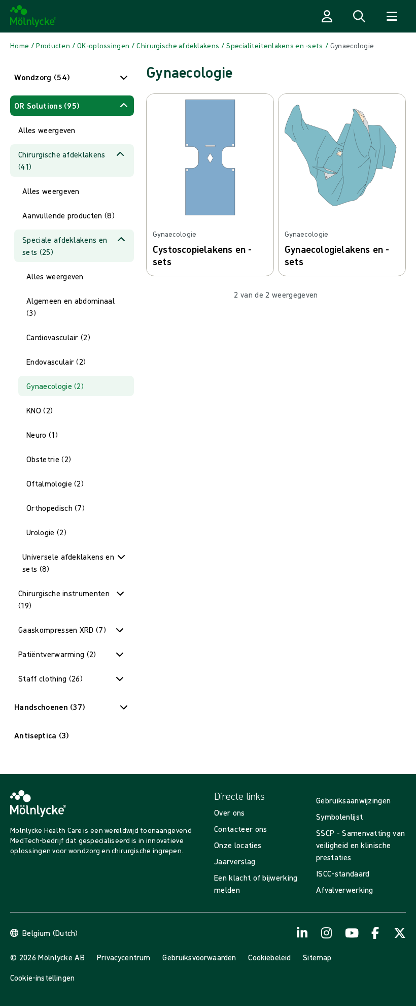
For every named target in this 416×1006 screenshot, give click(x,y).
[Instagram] (327, 933)
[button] (72, 77)
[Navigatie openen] (391, 16)
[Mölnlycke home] (33, 16)
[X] (400, 933)
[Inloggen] (327, 16)
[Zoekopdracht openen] (359, 16)
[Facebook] (375, 933)
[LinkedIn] (302, 933)
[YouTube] (351, 933)
